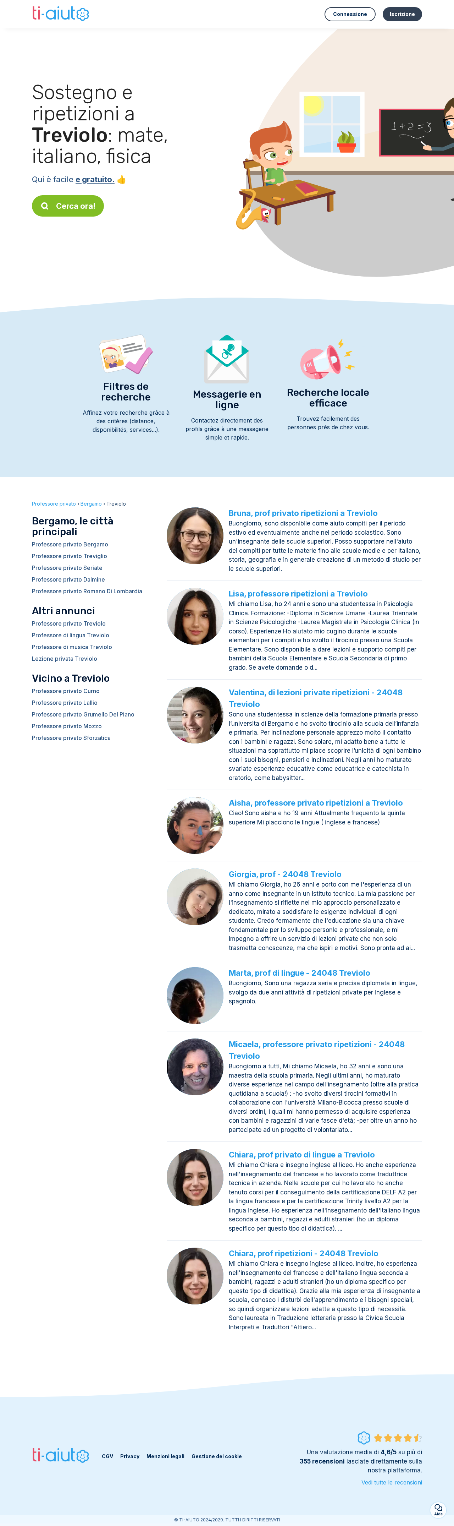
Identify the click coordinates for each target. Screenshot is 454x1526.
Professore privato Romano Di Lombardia (87, 591)
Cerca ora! (75, 206)
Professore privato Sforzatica (71, 737)
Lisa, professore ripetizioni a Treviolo (298, 593)
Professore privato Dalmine (68, 579)
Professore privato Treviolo (69, 623)
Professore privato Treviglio (69, 556)
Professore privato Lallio (65, 702)
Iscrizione (402, 14)
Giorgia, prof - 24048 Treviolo (285, 874)
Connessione (350, 14)
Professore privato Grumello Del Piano (83, 714)
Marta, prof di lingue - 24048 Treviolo (299, 972)
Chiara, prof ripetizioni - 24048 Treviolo (303, 1253)
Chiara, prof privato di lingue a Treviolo (302, 1154)
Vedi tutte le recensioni (391, 1482)
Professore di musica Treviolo (72, 646)
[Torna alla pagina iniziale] (61, 14)
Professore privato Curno (66, 690)
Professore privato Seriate (67, 567)
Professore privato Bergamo (70, 544)
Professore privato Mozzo (67, 726)
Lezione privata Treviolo (64, 658)
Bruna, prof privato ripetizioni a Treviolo (303, 513)
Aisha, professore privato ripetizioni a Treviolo (316, 802)
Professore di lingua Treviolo (70, 635)
